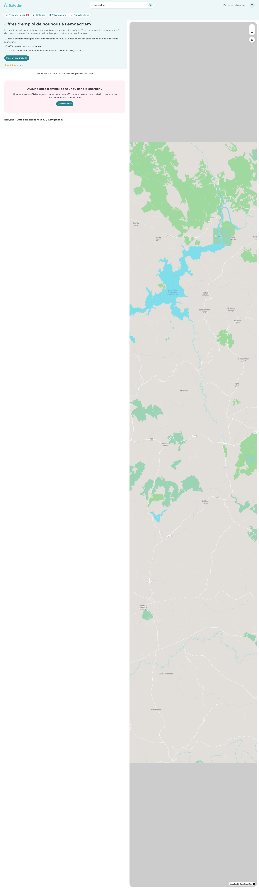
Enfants (40, 15)
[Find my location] (252, 40)
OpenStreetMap (246, 884)
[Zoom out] (252, 32)
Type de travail (18, 15)
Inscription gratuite (16, 58)
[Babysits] (13, 5)
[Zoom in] (252, 27)
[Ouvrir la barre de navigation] (252, 5)
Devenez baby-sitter (234, 5)
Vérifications (59, 15)
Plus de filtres (81, 15)
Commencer (65, 103)
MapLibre (233, 884)
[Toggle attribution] (253, 884)
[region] (193, 454)
